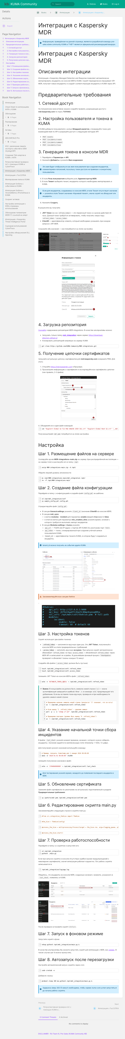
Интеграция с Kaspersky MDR (17, 38)
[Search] (53, 4)
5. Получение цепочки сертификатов (19, 60)
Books (105, 4)
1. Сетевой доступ (14, 48)
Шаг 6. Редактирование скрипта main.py (19, 82)
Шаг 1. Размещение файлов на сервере (19, 66)
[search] (62, 4)
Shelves (92, 4)
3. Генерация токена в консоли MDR (19, 54)
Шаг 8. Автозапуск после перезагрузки (19, 91)
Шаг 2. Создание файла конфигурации (19, 69)
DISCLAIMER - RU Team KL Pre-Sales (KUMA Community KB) (62, 1034)
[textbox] (80, 346)
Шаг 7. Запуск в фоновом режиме (19, 88)
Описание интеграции (15, 41)
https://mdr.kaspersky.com (61, 367)
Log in (116, 4)
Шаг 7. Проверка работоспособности (19, 85)
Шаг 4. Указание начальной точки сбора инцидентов (19, 75)
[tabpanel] (78, 1023)
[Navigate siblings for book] (50, 12)
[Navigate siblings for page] (74, 12)
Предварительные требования (18, 44)
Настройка (10, 63)
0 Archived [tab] (63, 1017)
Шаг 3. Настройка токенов (18, 72)
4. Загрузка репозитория (17, 57)
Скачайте (42, 330)
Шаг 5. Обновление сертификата (19, 78)
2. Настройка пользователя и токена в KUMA (19, 51)
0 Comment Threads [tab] (48, 1017)
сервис (112, 950)
